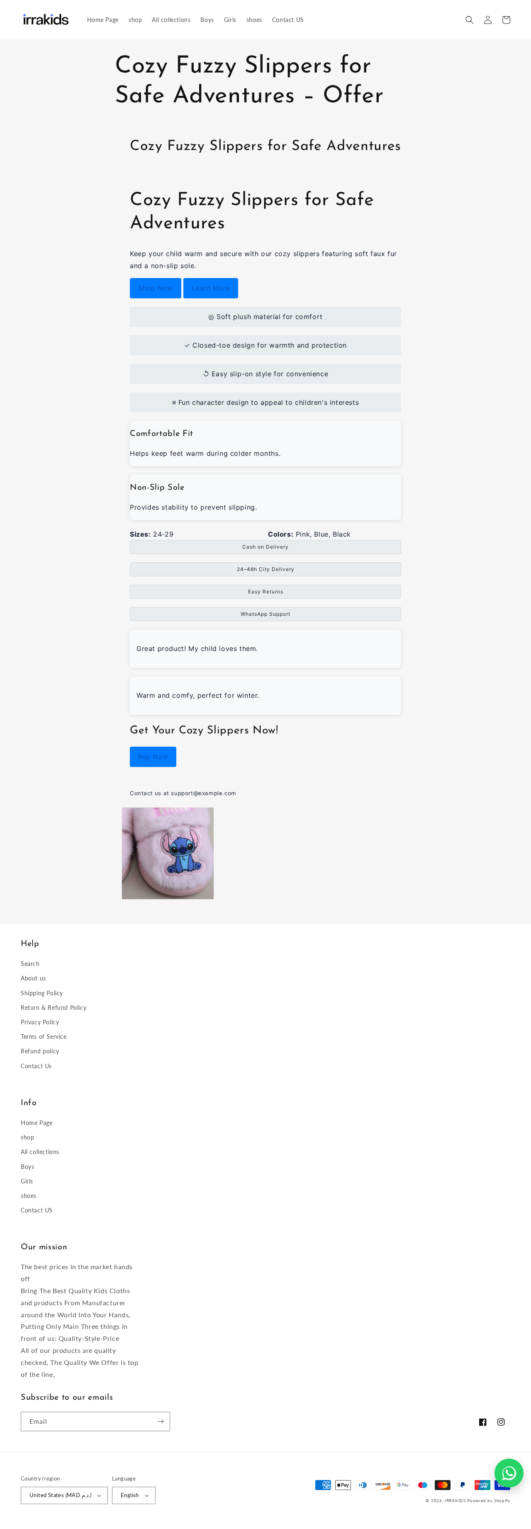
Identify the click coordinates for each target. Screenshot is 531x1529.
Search (30, 963)
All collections (40, 1151)
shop (27, 1137)
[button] (469, 20)
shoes (29, 1195)
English (130, 1495)
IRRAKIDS (455, 1500)
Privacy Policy (40, 1022)
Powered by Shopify (488, 1500)
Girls (27, 1181)
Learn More (211, 288)
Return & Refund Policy (53, 1007)
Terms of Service (44, 1036)
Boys (27, 1166)
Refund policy (40, 1051)
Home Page (36, 1122)
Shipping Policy (42, 993)
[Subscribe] (160, 1421)
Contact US (37, 1210)
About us (33, 978)
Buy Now (153, 756)
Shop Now (155, 288)
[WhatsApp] (509, 1473)
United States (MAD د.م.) (60, 1495)
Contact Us (36, 1065)
